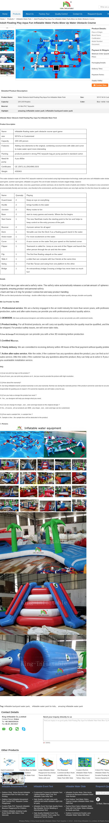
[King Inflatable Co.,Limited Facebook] (98, 800)
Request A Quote (95, 14)
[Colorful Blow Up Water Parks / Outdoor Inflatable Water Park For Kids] (28, 762)
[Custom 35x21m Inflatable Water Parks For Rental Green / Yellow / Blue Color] (85, 762)
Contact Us (77, 14)
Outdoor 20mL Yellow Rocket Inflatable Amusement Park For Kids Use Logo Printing (16, 794)
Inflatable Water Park (23, 19)
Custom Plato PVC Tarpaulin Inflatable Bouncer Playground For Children (16, 807)
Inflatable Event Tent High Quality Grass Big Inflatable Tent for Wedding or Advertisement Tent (48, 808)
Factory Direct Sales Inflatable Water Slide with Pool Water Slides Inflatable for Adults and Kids (79, 808)
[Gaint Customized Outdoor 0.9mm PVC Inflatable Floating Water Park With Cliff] (9, 762)
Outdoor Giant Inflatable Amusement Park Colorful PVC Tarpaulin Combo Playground (15, 801)
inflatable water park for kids (44, 706)
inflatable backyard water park (17, 706)
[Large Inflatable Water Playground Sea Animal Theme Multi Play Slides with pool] (47, 762)
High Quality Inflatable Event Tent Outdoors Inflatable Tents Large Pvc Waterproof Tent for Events (47, 815)
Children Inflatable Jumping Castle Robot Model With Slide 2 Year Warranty (14, 813)
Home (4, 14)
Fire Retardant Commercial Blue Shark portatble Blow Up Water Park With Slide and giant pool (66, 775)
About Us (29, 14)
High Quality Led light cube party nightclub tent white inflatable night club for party (48, 801)
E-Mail (99, 804)
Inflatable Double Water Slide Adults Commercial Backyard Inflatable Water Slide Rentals (79, 794)
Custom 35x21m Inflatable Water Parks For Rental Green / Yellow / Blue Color (84, 774)
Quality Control (61, 14)
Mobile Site (101, 807)
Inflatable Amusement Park (14, 786)
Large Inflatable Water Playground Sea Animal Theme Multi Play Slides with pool (47, 774)
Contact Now (101, 85)
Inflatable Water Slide (76, 786)
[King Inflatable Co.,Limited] (66, 5)
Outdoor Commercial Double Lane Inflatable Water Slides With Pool (78, 814)
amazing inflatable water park (70, 706)
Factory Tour (44, 14)
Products (16, 14)
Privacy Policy (24, 821)
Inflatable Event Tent (43, 786)
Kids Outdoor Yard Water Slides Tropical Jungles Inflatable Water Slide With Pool (80, 801)
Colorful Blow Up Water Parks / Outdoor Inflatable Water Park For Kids (28, 774)
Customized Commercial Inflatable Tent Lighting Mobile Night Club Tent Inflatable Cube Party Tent (48, 794)
